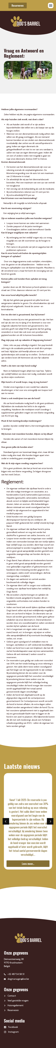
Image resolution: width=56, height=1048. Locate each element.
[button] (50, 5)
